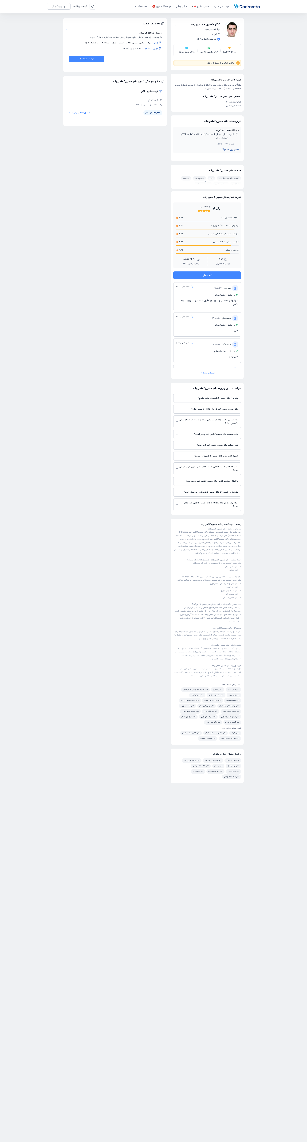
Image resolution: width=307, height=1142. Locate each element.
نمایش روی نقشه (232, 149)
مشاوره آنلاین (203, 6)
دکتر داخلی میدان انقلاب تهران (215, 733)
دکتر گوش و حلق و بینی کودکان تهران (224, 583)
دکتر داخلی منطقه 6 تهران (191, 733)
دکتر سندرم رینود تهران (229, 590)
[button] (175, 24)
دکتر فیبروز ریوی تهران (188, 717)
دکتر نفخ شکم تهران (210, 711)
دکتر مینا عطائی (198, 771)
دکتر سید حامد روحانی (231, 777)
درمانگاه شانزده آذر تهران (227, 130)
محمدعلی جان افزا (233, 760)
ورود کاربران (57, 6)
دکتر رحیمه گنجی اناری (191, 760)
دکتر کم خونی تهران (187, 706)
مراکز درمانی (181, 6)
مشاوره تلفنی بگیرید (80, 112)
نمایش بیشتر (208, 373)
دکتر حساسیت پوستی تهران (190, 700)
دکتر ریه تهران (233, 570)
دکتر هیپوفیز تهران (231, 594)
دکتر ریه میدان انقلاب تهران (230, 738)
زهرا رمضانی (218, 766)
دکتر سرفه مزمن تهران (208, 717)
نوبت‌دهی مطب (221, 6)
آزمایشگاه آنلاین (163, 6)
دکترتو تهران (235, 733)
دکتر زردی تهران (232, 587)
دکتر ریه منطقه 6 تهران (207, 738)
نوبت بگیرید (88, 59)
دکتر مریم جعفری (233, 766)
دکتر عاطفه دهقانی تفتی (201, 766)
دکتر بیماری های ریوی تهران (230, 717)
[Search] (93, 6)
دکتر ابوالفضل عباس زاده (213, 760)
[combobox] (175, 24)
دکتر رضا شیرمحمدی (215, 771)
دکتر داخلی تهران (231, 566)
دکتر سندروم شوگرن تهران (190, 711)
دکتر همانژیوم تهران (230, 597)
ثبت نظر (207, 275)
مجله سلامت (141, 6)
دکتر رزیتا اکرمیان (233, 771)
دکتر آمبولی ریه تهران (232, 722)
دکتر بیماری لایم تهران (206, 706)
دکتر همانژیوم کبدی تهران (212, 700)
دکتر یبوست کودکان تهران (231, 711)
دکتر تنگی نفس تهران (213, 722)
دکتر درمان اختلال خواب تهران (229, 706)
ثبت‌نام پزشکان (80, 6)
